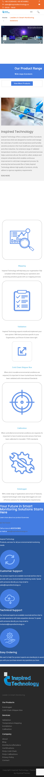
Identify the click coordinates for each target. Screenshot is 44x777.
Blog (4, 742)
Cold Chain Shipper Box (22, 367)
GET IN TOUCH (5, 523)
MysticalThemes (23, 773)
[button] (3, 42)
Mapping (22, 266)
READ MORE (5, 176)
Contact (5, 760)
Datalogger (22, 489)
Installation (7, 726)
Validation (22, 327)
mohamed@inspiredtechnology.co (12, 624)
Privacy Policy (8, 757)
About (5, 739)
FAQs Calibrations (10, 754)
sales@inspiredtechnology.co (17, 531)
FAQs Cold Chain (9, 751)
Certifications (8, 748)
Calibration (22, 428)
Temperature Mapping (12, 723)
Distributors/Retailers (11, 745)
